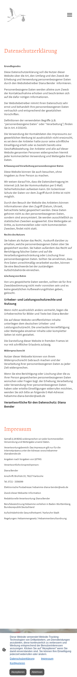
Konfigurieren (17, 663)
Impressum (47, 658)
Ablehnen (37, 672)
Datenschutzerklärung (22, 658)
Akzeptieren (18, 672)
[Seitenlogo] (17, 14)
